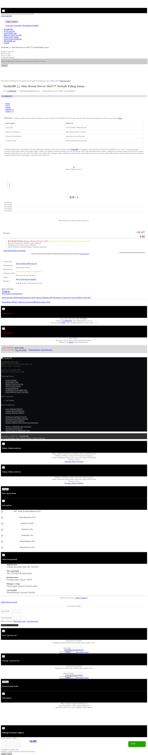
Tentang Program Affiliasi (15, 413)
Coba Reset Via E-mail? (74, 675)
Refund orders (42, 302)
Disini (63, 323)
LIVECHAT (17, 26)
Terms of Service (39, 438)
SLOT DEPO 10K (10, 33)
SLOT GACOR (9, 31)
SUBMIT (68, 652)
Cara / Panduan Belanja (14, 409)
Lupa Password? (32, 621)
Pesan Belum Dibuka (10, 302)
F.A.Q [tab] (8, 105)
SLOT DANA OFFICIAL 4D (26, 264)
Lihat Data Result (9, 251)
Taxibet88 (74, 149)
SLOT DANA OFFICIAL (13, 39)
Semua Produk (9, 297)
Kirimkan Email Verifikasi (74, 461)
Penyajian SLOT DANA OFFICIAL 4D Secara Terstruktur (69, 241)
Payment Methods (12, 388)
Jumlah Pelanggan (26, 297)
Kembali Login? (83, 652)
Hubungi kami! (65, 81)
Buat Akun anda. (20, 621)
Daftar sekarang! (82, 598)
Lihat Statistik (21, 251)
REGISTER (10, 41)
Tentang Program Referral (15, 411)
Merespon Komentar (27, 302)
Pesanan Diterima (44, 297)
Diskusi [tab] (10, 109)
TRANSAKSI (27, 26)
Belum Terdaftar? (13, 621)
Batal (3, 754)
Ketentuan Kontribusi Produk (16, 417)
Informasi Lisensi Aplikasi (15, 421)
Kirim (9, 754)
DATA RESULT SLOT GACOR (17, 392)
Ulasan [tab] (10, 111)
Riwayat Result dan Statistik (26, 279)
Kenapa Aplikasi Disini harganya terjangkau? (22, 423)
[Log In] (2, 21)
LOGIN (6, 43)
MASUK (9, 625)
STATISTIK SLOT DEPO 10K (16, 390)
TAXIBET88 (8, 29)
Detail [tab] (8, 103)
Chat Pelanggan (17, 294)
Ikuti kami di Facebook (14, 428)
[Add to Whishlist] (132, 252)
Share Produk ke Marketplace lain (18, 430)
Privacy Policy (26, 438)
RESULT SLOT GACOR (13, 35)
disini (120, 118)
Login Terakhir (81, 297)
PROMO (35, 26)
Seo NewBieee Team (12, 438)
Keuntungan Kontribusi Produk (17, 419)
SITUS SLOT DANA (11, 37)
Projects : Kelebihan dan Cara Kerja (18, 426)
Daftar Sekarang (34, 350)
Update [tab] (8, 107)
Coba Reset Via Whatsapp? (74, 650)
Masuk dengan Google (9, 602)
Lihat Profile (6, 294)
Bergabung (61, 297)
